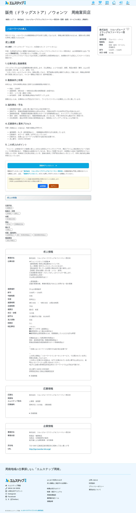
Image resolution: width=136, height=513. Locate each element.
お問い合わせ (93, 480)
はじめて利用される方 (54, 480)
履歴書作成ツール (53, 498)
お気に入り (100, 4)
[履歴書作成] (107, 2)
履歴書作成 (107, 4)
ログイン (121, 4)
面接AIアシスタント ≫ (48, 166)
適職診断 (114, 4)
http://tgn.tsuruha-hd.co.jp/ (40, 449)
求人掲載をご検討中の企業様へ (57, 483)
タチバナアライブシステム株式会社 (33, 510)
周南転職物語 (51, 495)
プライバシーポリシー (96, 486)
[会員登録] (127, 2)
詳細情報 (34, 376)
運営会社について (95, 489)
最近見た (93, 4)
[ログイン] (121, 2)
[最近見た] (93, 2)
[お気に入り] (100, 2)
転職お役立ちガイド (53, 488)
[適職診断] (114, 2)
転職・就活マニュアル (54, 492)
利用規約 (92, 483)
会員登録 (128, 4)
